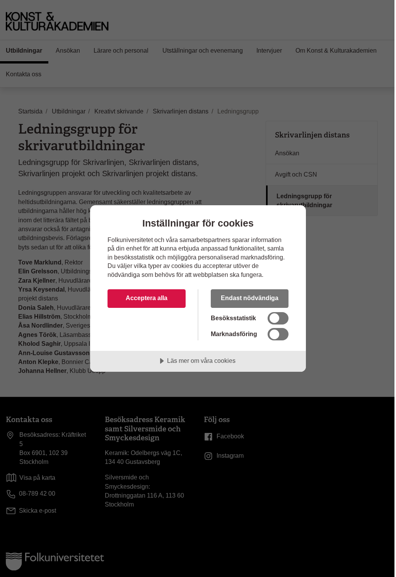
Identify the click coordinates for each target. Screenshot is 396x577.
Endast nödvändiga (249, 297)
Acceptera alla (146, 297)
